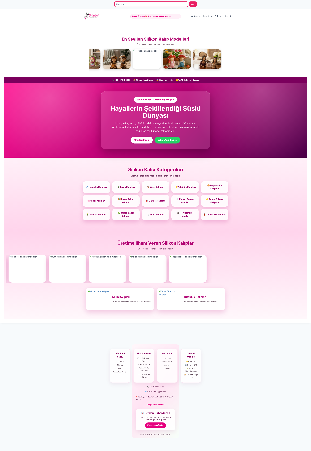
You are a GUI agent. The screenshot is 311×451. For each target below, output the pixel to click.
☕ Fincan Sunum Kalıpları (185, 201)
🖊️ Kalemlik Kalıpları (96, 187)
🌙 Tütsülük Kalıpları (185, 187)
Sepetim (167, 365)
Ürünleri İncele (141, 140)
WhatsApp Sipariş (167, 140)
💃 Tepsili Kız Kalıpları (214, 214)
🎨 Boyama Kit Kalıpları (214, 187)
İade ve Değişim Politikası (144, 375)
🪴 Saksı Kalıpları (126, 187)
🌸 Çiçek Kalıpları (96, 201)
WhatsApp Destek (120, 372)
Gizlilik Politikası (144, 364)
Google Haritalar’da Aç (155, 405)
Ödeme (218, 16)
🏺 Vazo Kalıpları (155, 187)
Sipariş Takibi (167, 362)
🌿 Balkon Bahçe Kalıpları (125, 214)
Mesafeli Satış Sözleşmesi (143, 369)
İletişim (120, 368)
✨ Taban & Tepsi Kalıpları (215, 201)
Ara (192, 4)
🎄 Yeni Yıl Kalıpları (96, 214)
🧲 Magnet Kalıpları (155, 201)
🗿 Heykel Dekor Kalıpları (185, 214)
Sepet (228, 16)
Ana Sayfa (120, 361)
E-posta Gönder (155, 425)
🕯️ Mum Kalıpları (155, 214)
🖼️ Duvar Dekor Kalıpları (126, 201)
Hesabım (167, 358)
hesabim (207, 16)
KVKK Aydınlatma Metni (143, 359)
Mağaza (120, 365)
